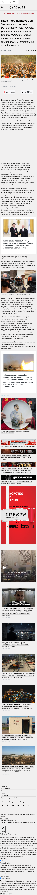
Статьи (3, 791)
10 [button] (31, 584)
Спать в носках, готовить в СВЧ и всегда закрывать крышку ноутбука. (17, 706)
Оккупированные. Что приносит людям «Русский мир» (18, 446)
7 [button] (22, 584)
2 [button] (9, 584)
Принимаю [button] (3, 821)
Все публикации (5, 788)
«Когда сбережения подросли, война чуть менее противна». (17, 737)
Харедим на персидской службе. (15, 644)
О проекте (4, 786)
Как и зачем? (4, 818)
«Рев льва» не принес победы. (18, 675)
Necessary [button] (3, 859)
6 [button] (20, 584)
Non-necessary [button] (5, 876)
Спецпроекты (5, 436)
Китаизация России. (18, 244)
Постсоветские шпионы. (17, 611)
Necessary (5, 861)
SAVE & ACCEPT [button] (5, 894)
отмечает (18, 117)
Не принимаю (11, 821)
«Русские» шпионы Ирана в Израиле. (18, 769)
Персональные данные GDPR (9, 798)
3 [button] (12, 584)
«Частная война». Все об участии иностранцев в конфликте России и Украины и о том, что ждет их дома (16, 457)
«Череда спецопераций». (18, 381)
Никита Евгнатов (31, 50)
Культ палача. (16, 431)
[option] (18, 566)
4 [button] (14, 584)
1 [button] (6, 584)
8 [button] (25, 584)
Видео (2, 793)
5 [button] (17, 584)
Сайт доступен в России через (18, 13)
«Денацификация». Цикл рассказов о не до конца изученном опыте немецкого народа (16, 482)
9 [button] (28, 584)
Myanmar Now (10, 208)
